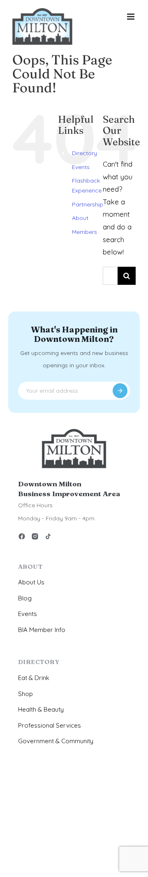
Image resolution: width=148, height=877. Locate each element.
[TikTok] (48, 537)
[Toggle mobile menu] (131, 16)
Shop (25, 694)
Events (81, 167)
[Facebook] (21, 537)
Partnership (87, 204)
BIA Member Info (41, 630)
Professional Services (49, 725)
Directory (84, 153)
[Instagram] (35, 537)
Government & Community (55, 741)
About (80, 218)
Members (84, 232)
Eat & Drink (33, 678)
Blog (25, 598)
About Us (31, 582)
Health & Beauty (41, 709)
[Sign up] (120, 390)
